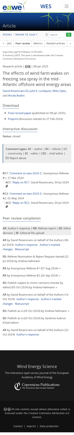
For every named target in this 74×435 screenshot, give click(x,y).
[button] (47, 34)
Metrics (38, 43)
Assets (8, 43)
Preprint (13, 119)
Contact (18, 426)
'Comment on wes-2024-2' (25, 173)
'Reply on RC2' (21, 202)
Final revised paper (19, 113)
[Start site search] (68, 35)
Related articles (55, 43)
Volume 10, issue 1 (26, 34)
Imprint (31, 426)
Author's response (26, 244)
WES (46, 6)
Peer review (22, 43)
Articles (7, 34)
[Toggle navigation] (66, 6)
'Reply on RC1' (21, 182)
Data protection (49, 426)
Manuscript (22, 249)
